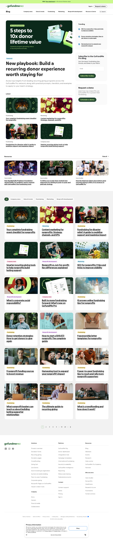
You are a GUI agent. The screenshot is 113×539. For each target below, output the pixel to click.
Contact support (63, 487)
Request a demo (100, 6)
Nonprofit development (75, 11)
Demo (60, 490)
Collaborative (35, 506)
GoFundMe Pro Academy (93, 464)
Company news (28, 11)
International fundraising (66, 461)
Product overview (36, 448)
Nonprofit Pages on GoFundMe (41, 483)
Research (88, 458)
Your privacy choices (82, 516)
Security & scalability (64, 464)
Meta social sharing (64, 474)
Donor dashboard (64, 451)
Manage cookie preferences (68, 516)
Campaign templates (65, 458)
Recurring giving (36, 455)
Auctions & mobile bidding (39, 474)
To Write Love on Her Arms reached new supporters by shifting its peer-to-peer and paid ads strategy (55, 182)
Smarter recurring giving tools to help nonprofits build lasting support (54, 145)
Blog (8, 12)
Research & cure (90, 487)
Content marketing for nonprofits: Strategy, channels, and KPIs (53, 119)
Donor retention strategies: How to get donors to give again (19, 338)
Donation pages (36, 458)
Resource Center (91, 11)
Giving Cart (34, 464)
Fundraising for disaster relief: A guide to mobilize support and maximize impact (21, 145)
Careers (33, 500)
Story (32, 497)
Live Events (34, 467)
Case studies (89, 478)
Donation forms (36, 451)
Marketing (61, 11)
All (6, 199)
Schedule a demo (87, 100)
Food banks (89, 490)
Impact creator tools (37, 486)
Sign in (90, 6)
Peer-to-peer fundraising (39, 477)
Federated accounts (64, 477)
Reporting (61, 470)
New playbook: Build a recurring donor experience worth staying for (35, 69)
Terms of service (26, 516)
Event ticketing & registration (40, 470)
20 (65, 427)
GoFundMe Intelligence (65, 467)
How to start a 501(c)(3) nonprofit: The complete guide (54, 338)
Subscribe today (87, 76)
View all (104, 156)
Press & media (35, 503)
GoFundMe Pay (63, 448)
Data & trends (40, 11)
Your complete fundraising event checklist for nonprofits (21, 119)
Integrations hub (63, 455)
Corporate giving (36, 480)
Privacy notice (46, 516)
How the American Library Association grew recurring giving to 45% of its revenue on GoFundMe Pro (91, 182)
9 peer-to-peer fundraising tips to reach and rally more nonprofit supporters (90, 374)
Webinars (88, 451)
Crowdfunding (35, 461)
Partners (88, 467)
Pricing (60, 494)
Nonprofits (88, 481)
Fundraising (51, 11)
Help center (89, 461)
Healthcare (89, 484)
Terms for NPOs (37, 516)
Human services (90, 494)
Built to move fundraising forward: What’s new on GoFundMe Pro (54, 303)
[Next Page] (70, 427)
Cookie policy (55, 516)
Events (87, 455)
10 (61, 427)
